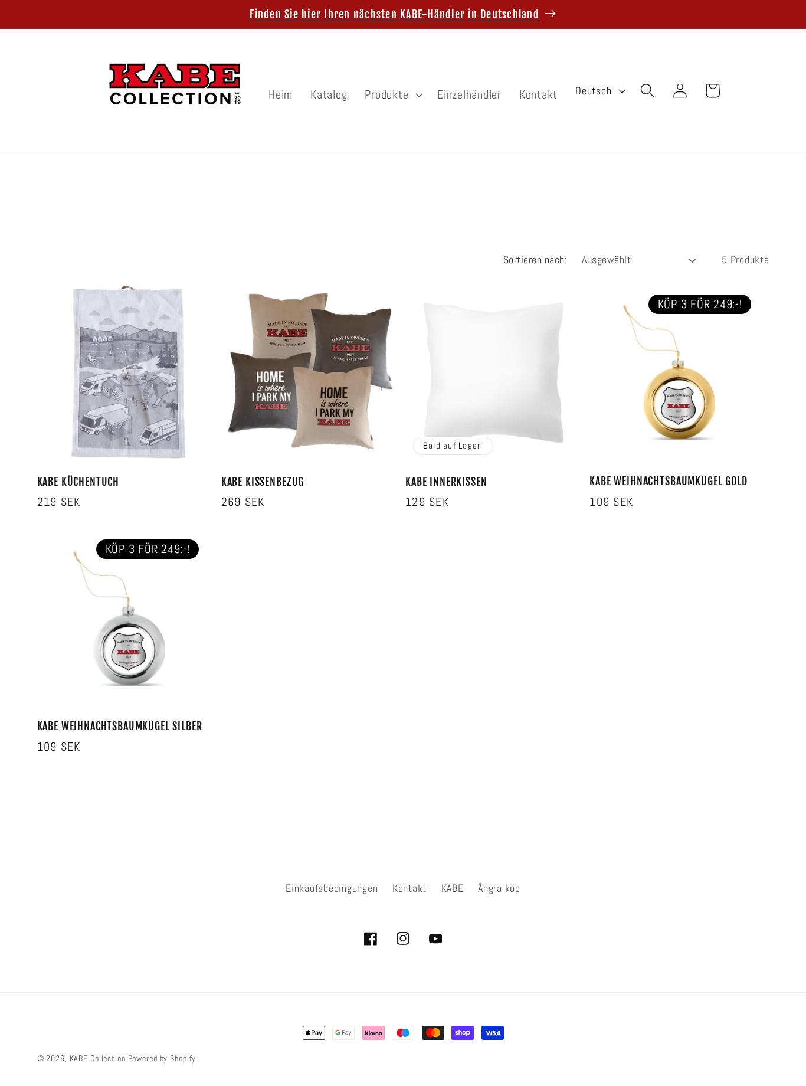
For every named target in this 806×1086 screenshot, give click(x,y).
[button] (392, 94)
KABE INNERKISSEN (446, 482)
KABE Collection (99, 1059)
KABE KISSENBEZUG (262, 482)
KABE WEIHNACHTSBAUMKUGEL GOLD (668, 481)
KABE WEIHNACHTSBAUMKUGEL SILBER (119, 726)
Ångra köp (499, 888)
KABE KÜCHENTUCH (78, 482)
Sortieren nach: (535, 259)
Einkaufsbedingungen (332, 888)
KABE (452, 888)
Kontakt (409, 888)
